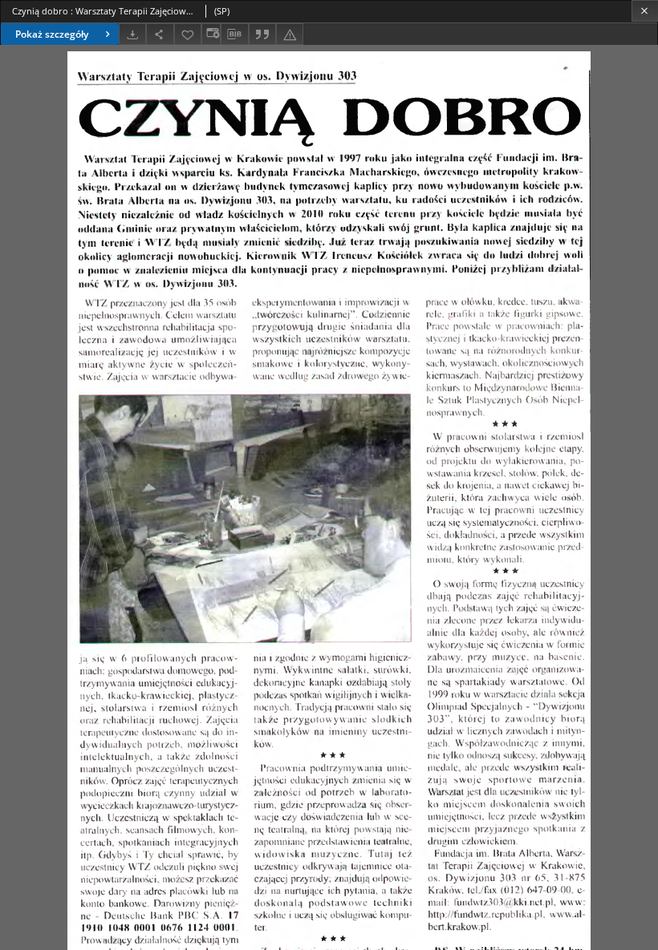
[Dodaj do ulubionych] (187, 34)
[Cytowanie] (262, 34)
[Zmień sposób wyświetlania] (211, 34)
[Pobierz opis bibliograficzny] (234, 34)
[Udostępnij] (159, 34)
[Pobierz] (132, 34)
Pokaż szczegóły (51, 34)
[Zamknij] (645, 11)
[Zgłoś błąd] (289, 34)
